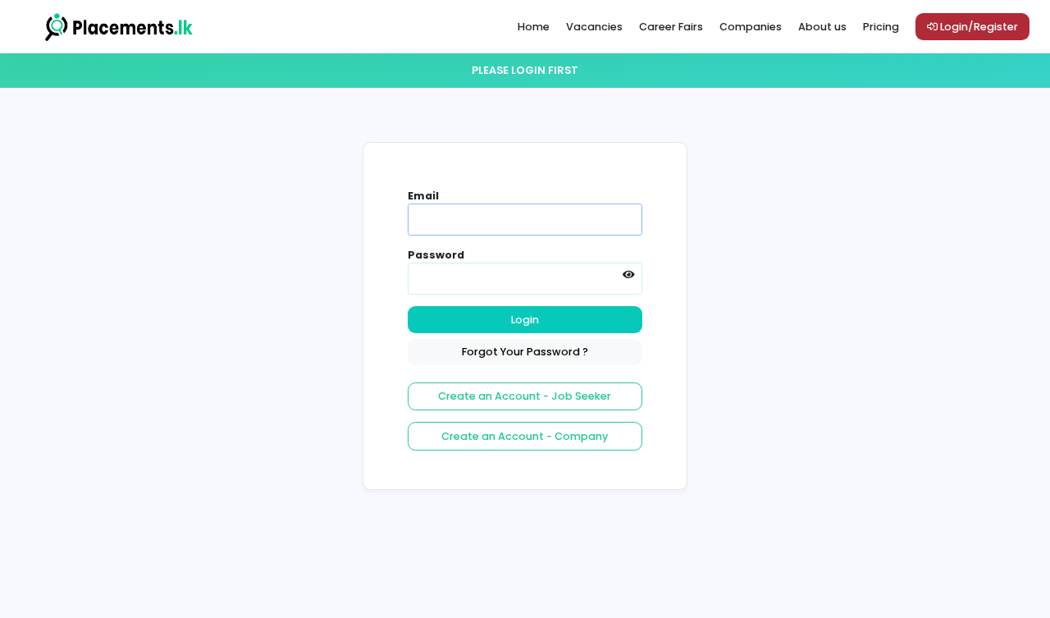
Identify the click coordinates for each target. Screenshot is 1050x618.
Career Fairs (671, 27)
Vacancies (594, 27)
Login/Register (978, 27)
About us (822, 27)
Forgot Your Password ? (525, 352)
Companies (750, 27)
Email (423, 196)
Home (534, 27)
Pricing (881, 27)
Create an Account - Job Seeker (524, 396)
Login (525, 320)
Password (436, 255)
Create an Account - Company (524, 436)
